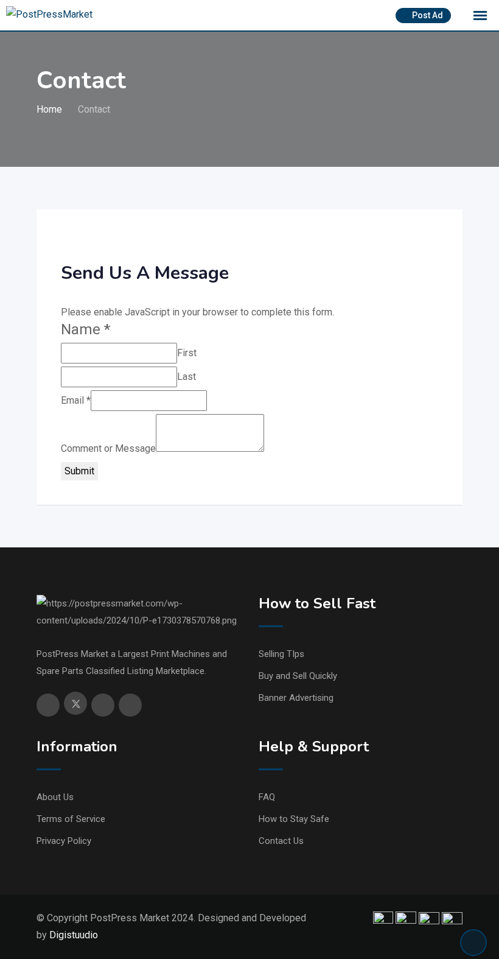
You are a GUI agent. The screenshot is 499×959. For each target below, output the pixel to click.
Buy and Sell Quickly (298, 675)
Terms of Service (71, 818)
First (187, 353)
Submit (79, 471)
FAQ (267, 797)
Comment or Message (108, 448)
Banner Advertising (296, 697)
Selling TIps (281, 653)
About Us (55, 797)
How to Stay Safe (294, 818)
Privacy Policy (64, 840)
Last (186, 376)
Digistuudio (73, 935)
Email (76, 400)
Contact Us (281, 840)
